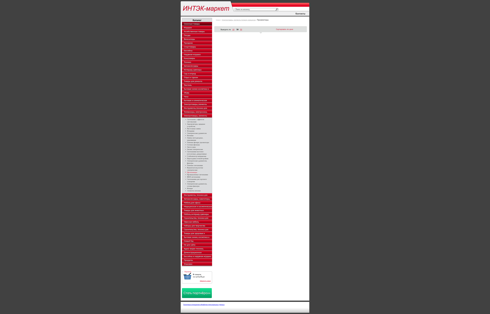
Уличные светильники (195, 165)
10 (233, 29)
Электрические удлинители (197, 133)
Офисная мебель (191, 222)
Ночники (190, 136)
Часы (186, 96)
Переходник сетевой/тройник (197, 158)
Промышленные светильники (197, 175)
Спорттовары (190, 46)
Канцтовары (189, 58)
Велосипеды (189, 39)
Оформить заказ (205, 281)
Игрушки (188, 27)
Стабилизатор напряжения (196, 156)
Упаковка (188, 264)
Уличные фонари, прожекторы (198, 142)
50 (241, 29)
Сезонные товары (192, 23)
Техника (187, 62)
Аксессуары (191, 147)
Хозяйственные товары (194, 31)
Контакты (300, 13)
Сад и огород (190, 73)
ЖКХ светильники (193, 177)
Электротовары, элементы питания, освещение (239, 20)
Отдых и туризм (191, 77)
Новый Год (188, 241)
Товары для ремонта (193, 81)
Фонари (190, 188)
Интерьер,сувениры (193, 69)
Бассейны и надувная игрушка (197, 256)
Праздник (188, 43)
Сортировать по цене (284, 29)
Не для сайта (189, 245)
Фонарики (190, 131)
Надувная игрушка (192, 54)
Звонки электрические (195, 149)
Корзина (188, 271)
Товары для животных (194, 210)
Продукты (188, 260)
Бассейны (188, 50)
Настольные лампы (194, 129)
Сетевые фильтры (193, 145)
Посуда (187, 35)
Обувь (186, 92)
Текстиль (188, 85)
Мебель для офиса (192, 202)
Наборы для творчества (194, 225)
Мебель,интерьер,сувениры (196, 214)
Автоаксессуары (191, 66)
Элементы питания (194, 191)
